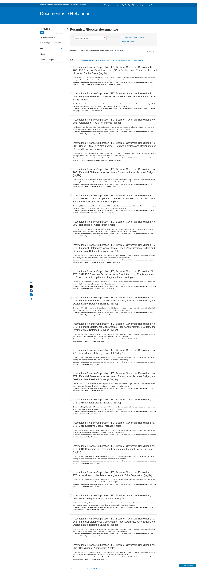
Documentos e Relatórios (78, 5)
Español (130, 5)
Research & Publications (62, 5)
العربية (150, 5)
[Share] (31, 290)
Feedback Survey (188, 566)
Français (137, 5)
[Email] (31, 282)
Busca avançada (128, 42)
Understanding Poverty (47, 5)
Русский (144, 5)
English (124, 5)
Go (42, 33)
